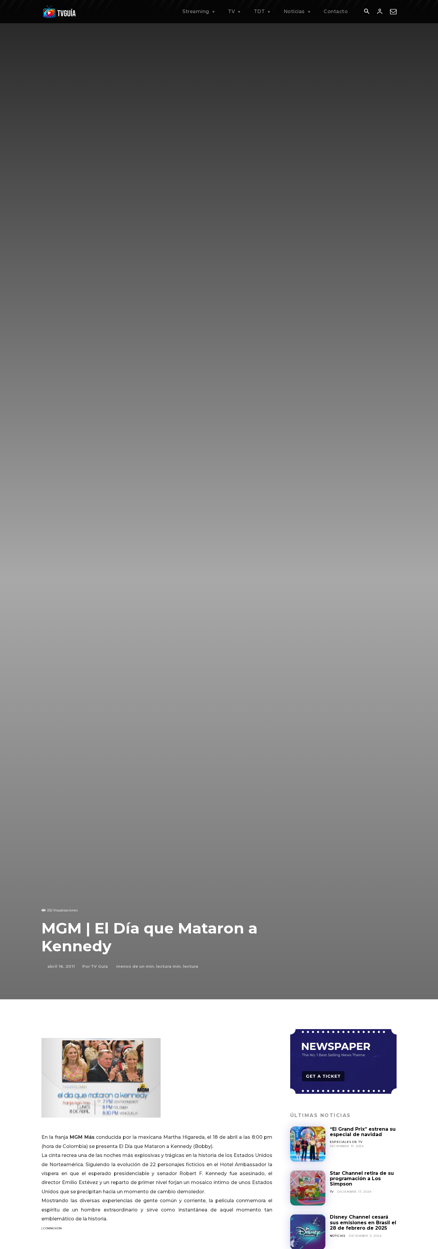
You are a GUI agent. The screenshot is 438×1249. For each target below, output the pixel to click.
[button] (366, 12)
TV (332, 1192)
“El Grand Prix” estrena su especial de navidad (363, 1131)
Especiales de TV (346, 1142)
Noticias (337, 1236)
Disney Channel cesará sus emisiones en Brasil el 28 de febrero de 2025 (363, 1222)
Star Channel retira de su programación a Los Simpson (362, 1178)
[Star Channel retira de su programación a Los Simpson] (307, 1188)
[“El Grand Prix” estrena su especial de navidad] (307, 1144)
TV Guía (99, 966)
